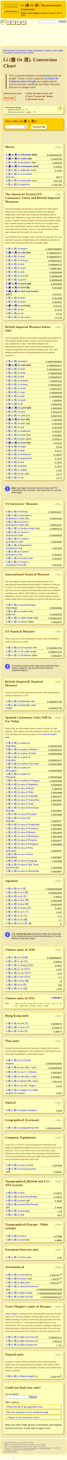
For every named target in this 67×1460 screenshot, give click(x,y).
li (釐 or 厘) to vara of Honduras (22, 828)
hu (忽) (45, 1006)
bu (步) (40, 1003)
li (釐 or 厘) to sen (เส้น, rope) (21, 1067)
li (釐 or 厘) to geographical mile (22, 1127)
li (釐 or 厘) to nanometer (19, 180)
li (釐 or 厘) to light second (19, 1296)
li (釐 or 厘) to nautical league (21, 605)
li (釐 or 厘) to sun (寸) (17, 911)
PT (13, 22)
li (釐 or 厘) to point (15, 1200)
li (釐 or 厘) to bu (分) (16, 915)
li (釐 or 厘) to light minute (19, 1292)
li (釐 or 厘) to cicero (16, 1236)
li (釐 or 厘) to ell (14, 404)
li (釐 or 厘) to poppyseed (19, 458)
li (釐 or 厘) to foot (16, 287)
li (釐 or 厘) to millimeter (18, 170)
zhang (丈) (32, 1003)
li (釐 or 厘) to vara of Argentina (22, 784)
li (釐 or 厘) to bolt (15, 264)
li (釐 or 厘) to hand (16, 301)
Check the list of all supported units (25, 1407)
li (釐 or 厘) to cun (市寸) (18, 973)
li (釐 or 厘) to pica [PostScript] (21, 1196)
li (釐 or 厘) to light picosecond (21, 1344)
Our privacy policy (10, 1451)
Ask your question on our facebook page (27, 1412)
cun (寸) (55, 1003)
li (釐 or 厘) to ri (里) (16, 888)
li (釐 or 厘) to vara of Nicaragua (22, 836)
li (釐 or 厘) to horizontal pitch (21, 1169)
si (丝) (39, 1006)
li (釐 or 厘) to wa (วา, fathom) (21, 1072)
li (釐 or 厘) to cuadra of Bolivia (21, 749)
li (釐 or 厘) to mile (16, 252)
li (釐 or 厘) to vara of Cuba (20, 803)
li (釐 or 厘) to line (15, 309)
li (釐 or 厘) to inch (16, 305)
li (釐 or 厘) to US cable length (21, 651)
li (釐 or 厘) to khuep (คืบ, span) (22, 1081)
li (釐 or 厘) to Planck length (20, 1376)
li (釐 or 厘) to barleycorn (18, 454)
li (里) (17, 1003)
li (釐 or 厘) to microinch (18, 317)
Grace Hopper (11, 1314)
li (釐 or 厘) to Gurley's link (19, 558)
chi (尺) (47, 1003)
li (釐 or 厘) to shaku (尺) (18, 908)
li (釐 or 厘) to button (16, 466)
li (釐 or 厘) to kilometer (18, 154)
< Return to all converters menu (23, 1417)
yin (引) (23, 1003)
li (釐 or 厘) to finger (16, 446)
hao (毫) (32, 1006)
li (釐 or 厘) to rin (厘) (16, 919)
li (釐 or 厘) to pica (15, 1192)
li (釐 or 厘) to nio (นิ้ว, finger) (21, 1085)
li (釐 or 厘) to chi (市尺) (18, 969)
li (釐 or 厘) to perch (16, 279)
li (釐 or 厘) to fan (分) (17, 1031)
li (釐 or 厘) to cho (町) (17, 892)
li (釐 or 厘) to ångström (18, 184)
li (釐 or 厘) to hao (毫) (17, 980)
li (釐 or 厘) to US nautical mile (21, 647)
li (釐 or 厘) (23, 1006)
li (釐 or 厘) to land (15, 256)
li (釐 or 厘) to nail (15, 427)
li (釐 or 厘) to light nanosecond (22, 1341)
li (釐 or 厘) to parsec (16, 1278)
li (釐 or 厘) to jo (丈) (16, 896)
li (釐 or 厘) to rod (15, 275)
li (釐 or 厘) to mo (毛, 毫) (19, 923)
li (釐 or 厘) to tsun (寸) (17, 1027)
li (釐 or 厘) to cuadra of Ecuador (22, 763)
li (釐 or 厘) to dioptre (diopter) (21, 1110)
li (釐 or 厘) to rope (15, 392)
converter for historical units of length (33, 80)
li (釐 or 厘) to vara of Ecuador (21, 814)
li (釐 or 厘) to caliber (16, 470)
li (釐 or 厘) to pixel (15, 1210)
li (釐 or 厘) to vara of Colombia (22, 796)
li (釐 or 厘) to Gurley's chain (20, 528)
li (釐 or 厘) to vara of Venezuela (22, 871)
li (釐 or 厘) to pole (15, 272)
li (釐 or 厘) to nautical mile (19, 611)
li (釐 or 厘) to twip (15, 1214)
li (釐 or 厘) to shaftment (18, 431)
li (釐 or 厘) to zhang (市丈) (20, 965)
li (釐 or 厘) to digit (15, 450)
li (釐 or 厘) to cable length (19, 617)
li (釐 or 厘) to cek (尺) (17, 1023)
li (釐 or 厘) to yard (16, 283)
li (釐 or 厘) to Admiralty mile (20, 701)
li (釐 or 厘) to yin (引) (17, 961)
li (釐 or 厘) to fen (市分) (18, 976)
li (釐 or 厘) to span (15, 297)
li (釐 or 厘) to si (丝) (16, 984)
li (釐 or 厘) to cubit (15, 415)
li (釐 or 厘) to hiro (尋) (17, 900)
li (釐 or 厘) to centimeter (19, 166)
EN (3, 22)
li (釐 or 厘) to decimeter (18, 162)
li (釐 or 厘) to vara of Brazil (20, 788)
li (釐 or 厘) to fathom (16, 621)
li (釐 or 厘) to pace (15, 411)
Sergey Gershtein (31, 1448)
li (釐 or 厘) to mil (14, 313)
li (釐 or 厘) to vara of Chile (19, 792)
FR (23, 22)
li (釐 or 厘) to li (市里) (17, 957)
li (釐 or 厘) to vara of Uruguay (21, 860)
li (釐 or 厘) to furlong (16, 260)
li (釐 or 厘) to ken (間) (17, 904)
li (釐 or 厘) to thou (15, 473)
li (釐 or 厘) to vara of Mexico (20, 832)
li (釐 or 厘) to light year (18, 1282)
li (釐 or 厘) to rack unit (17, 1165)
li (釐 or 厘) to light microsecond (22, 1337)
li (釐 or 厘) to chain (16, 268)
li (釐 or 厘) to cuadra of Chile (21, 753)
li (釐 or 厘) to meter (16, 158)
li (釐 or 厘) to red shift (17, 1274)
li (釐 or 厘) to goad (16, 400)
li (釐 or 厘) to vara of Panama (21, 840)
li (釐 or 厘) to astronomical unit (22, 1286)
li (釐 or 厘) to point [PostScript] (22, 1204)
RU (18, 22)
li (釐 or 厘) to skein (16, 372)
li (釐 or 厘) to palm (15, 438)
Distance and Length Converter (34, 13)
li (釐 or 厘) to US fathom (18, 655)
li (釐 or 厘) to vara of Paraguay (22, 844)
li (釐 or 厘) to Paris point (18, 1257)
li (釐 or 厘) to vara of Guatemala (23, 824)
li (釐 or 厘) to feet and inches (22, 291)
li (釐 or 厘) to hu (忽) (16, 988)
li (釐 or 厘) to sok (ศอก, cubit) (21, 1076)
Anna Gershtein (44, 1448)
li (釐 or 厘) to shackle (17, 380)
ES (8, 22)
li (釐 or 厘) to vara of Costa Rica (22, 800)
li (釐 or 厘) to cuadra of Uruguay (23, 780)
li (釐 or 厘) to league (16, 248)
